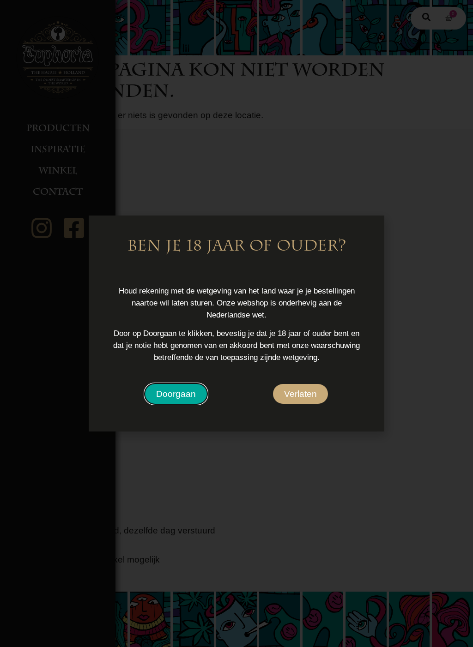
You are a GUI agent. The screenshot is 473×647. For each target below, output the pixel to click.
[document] (236, 323)
